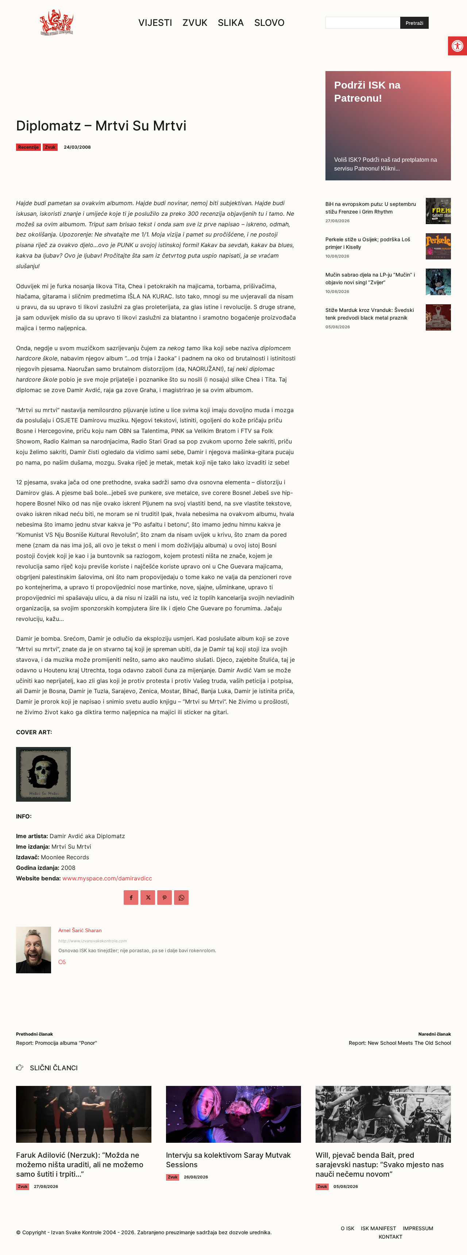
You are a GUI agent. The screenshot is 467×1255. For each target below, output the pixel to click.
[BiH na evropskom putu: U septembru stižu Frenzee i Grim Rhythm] (438, 211)
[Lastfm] (62, 960)
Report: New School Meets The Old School (400, 1043)
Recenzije (28, 147)
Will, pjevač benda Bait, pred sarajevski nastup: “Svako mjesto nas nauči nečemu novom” (380, 1164)
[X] (147, 897)
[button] (457, 45)
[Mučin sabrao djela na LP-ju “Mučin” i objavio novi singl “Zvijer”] (438, 282)
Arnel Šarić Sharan (80, 930)
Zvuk (50, 147)
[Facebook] (131, 897)
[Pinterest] (164, 897)
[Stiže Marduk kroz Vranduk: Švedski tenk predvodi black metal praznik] (438, 317)
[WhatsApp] (181, 897)
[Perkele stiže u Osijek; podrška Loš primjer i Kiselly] (438, 246)
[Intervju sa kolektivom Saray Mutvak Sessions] (233, 1114)
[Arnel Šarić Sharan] (33, 950)
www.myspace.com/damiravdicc (107, 878)
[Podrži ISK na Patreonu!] (388, 125)
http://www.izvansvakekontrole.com (92, 940)
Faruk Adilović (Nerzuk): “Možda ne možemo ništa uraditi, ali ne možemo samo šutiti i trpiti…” (79, 1164)
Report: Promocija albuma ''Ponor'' (56, 1043)
